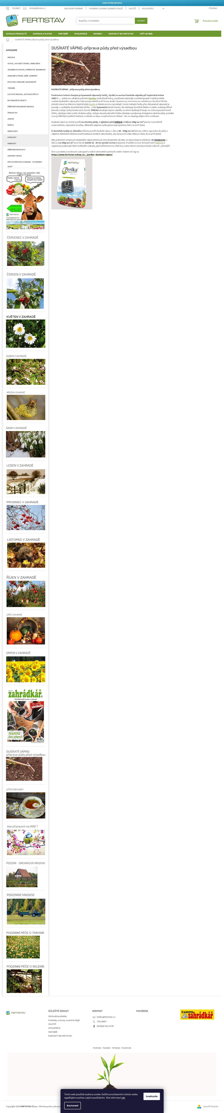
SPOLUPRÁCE (148, 8)
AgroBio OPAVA (15, 155)
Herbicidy (12, 143)
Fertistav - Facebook (121, 1047)
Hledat (141, 20)
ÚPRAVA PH (12, 112)
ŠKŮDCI (11, 125)
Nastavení (72, 1105)
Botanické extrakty (17, 100)
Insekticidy (13, 131)
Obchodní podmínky (73, 8)
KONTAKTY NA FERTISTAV (60, 1035)
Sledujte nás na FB (105, 1026)
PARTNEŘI (52, 1032)
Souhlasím (152, 1096)
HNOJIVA (11, 57)
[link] (82, 154)
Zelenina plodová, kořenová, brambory (27, 69)
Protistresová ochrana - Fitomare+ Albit (25, 163)
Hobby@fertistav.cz (106, 1017)
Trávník (11, 88)
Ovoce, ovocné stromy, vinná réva (24, 63)
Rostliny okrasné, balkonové (22, 82)
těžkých (118, 122)
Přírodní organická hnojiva (21, 106)
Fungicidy (12, 137)
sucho (92, 104)
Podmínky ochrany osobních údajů (106, 8)
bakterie (159, 142)
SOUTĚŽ (132, 8)
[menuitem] (16, 34)
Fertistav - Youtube (101, 1047)
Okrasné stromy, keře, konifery (22, 75)
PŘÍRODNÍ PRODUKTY (16, 149)
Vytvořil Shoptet (210, 1106)
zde (123, 1097)
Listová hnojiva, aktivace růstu (23, 94)
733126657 (102, 1021)
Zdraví (11, 118)
